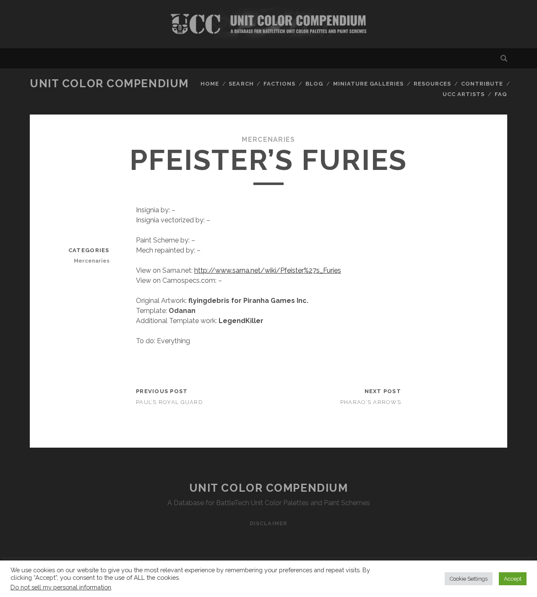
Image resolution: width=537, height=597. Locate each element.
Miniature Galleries (368, 84)
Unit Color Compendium (109, 83)
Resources (432, 84)
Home (210, 84)
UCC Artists (464, 94)
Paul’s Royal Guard (169, 402)
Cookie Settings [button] (468, 579)
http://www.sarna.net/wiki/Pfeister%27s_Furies (267, 270)
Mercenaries (268, 139)
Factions (279, 84)
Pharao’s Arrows (370, 402)
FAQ (501, 94)
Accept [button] (512, 579)
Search (241, 84)
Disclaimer (268, 523)
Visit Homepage (268, 24)
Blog (314, 84)
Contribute (482, 84)
